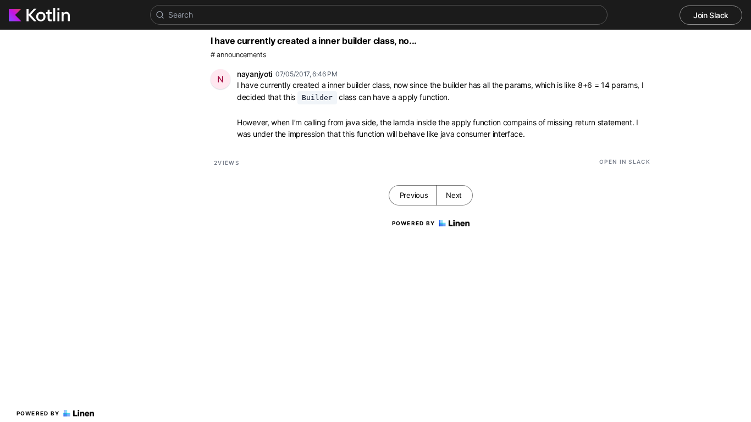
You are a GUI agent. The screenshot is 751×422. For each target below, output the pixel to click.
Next (454, 195)
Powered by (38, 413)
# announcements (239, 55)
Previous (414, 195)
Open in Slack (624, 161)
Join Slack (710, 15)
